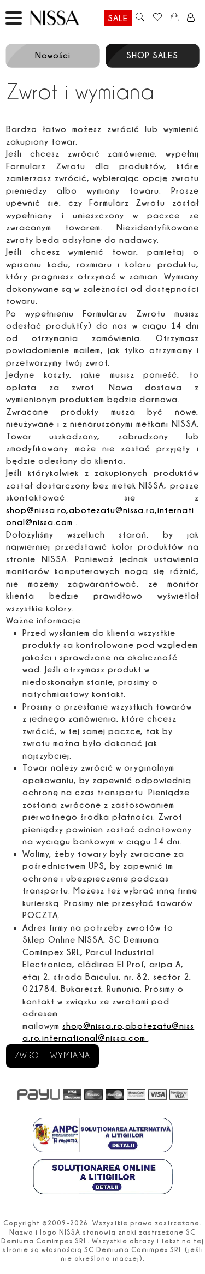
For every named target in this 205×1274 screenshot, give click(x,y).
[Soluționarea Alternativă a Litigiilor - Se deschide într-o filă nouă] (103, 1136)
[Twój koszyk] (174, 18)
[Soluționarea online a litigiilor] (103, 1177)
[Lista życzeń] (157, 18)
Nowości (53, 55)
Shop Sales (152, 55)
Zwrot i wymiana (52, 1055)
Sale (118, 18)
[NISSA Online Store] (65, 18)
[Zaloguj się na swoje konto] (191, 18)
